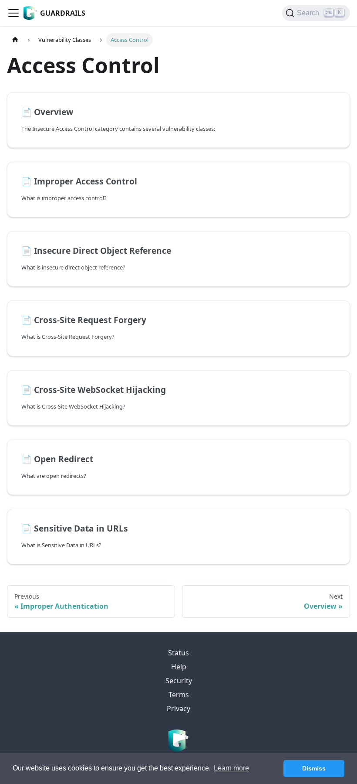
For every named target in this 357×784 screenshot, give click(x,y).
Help (178, 667)
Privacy (178, 708)
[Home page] (15, 40)
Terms (178, 694)
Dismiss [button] (314, 768)
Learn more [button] (231, 768)
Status (178, 653)
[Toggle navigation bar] (13, 13)
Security (178, 680)
